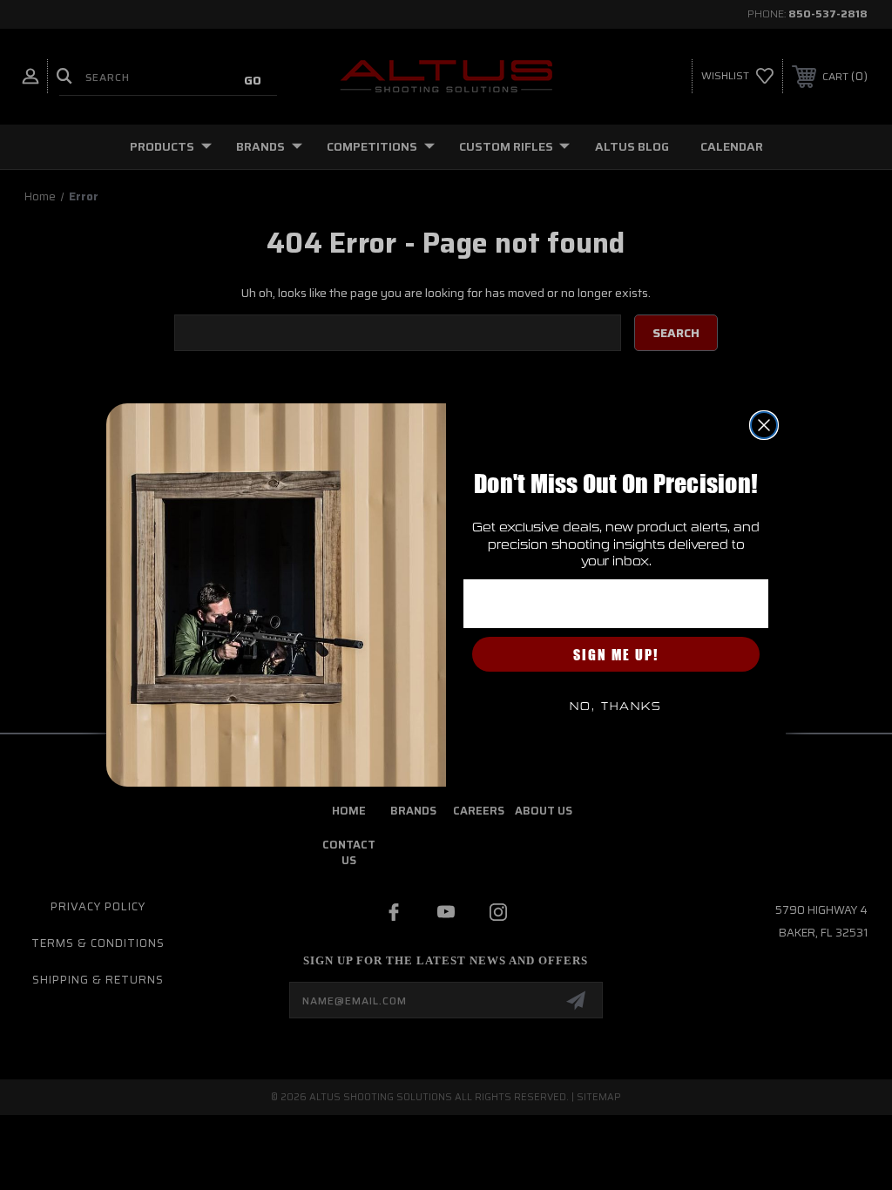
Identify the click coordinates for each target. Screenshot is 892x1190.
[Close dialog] (764, 425)
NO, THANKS (616, 706)
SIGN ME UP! (616, 654)
